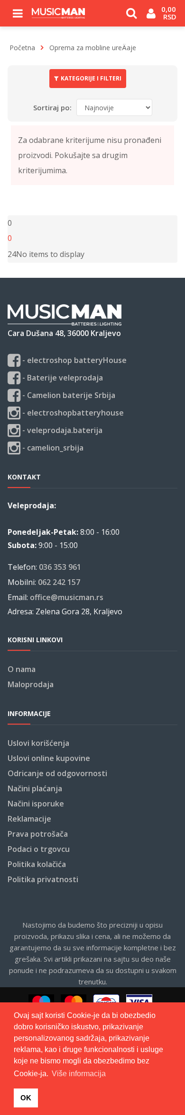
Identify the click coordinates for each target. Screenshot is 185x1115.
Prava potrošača (38, 834)
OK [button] (25, 1098)
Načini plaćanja (35, 788)
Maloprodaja (31, 684)
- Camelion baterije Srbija (67, 395)
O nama (22, 669)
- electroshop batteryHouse (73, 360)
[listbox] (12, 254)
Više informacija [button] (79, 1074)
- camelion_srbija (51, 447)
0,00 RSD (169, 12)
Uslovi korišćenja (38, 743)
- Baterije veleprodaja (61, 377)
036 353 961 (60, 567)
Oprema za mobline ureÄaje (92, 47)
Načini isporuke (36, 803)
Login (151, 17)
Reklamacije (29, 819)
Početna (22, 47)
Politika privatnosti (43, 879)
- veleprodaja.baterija (61, 430)
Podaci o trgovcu (39, 849)
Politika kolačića (37, 864)
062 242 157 (59, 582)
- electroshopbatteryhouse (72, 412)
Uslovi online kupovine (49, 758)
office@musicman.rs (66, 597)
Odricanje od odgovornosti (57, 773)
